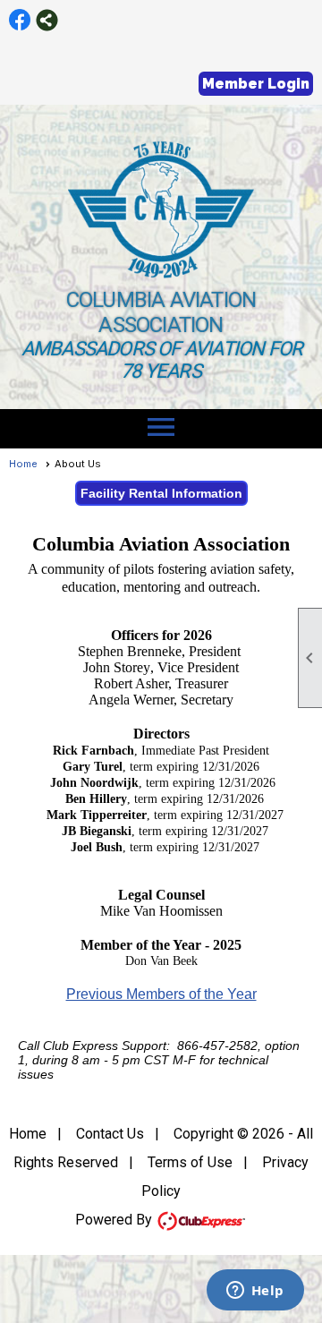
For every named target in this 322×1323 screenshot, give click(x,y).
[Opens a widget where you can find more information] (255, 1291)
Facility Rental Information (161, 493)
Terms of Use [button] (190, 1162)
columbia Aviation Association (161, 312)
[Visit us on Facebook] (20, 20)
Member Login (255, 83)
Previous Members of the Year (161, 994)
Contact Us (110, 1133)
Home (23, 463)
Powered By (115, 1219)
